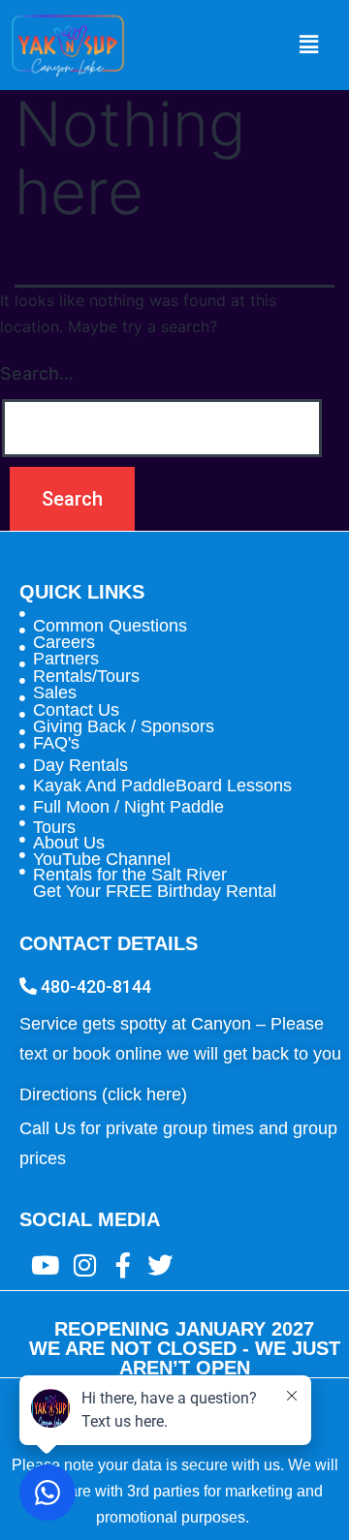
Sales (55, 692)
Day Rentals (80, 765)
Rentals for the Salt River (130, 874)
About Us (69, 842)
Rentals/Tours (86, 676)
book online (117, 1053)
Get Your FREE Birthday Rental (154, 891)
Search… (37, 373)
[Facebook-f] (123, 1265)
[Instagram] (73, 1265)
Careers (64, 642)
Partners (66, 658)
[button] (308, 45)
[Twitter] (160, 1265)
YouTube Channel (102, 859)
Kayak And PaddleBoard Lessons (162, 785)
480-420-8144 (94, 986)
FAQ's (56, 743)
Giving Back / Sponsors (123, 726)
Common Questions (110, 625)
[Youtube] (44, 1265)
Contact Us (76, 710)
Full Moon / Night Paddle (128, 806)
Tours (54, 827)
